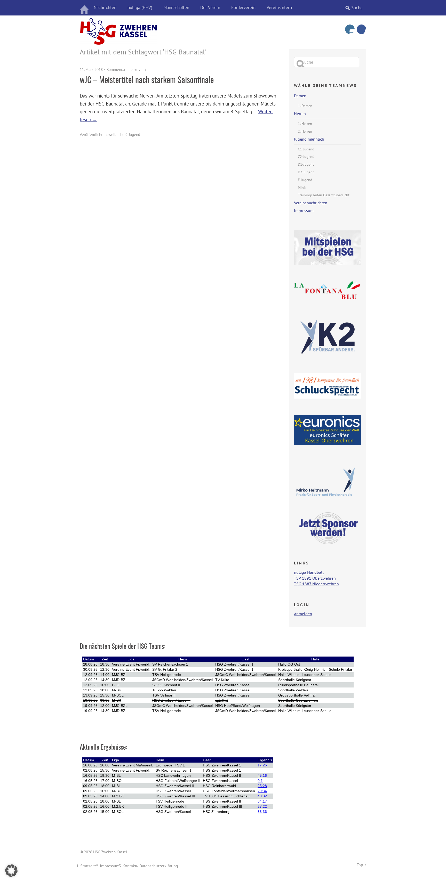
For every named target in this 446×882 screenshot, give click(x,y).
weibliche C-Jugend (124, 134)
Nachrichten (105, 7)
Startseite (88, 866)
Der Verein (210, 7)
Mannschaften (176, 7)
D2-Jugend (306, 172)
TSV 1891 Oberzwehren (315, 578)
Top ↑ (361, 864)
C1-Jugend (306, 149)
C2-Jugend (306, 156)
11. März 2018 (91, 69)
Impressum (304, 210)
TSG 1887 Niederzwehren (316, 583)
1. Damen (305, 105)
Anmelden (303, 613)
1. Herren (305, 123)
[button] (11, 870)
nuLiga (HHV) (140, 7)
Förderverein (243, 7)
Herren (300, 113)
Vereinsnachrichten (310, 202)
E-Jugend (305, 179)
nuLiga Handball (309, 572)
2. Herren (305, 131)
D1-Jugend (306, 164)
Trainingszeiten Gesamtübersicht (323, 195)
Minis (302, 187)
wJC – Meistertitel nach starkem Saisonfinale (147, 79)
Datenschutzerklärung (158, 866)
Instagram (350, 29)
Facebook (361, 29)
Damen (300, 95)
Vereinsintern (279, 7)
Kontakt (129, 866)
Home (85, 7)
